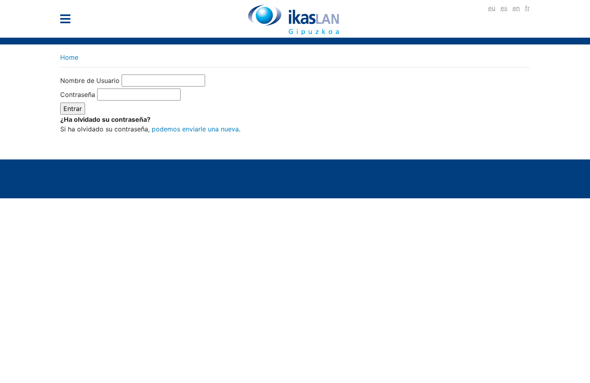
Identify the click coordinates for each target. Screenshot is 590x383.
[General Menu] (67, 21)
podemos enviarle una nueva (195, 129)
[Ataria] (295, 20)
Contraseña (77, 95)
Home (69, 57)
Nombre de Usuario (90, 81)
